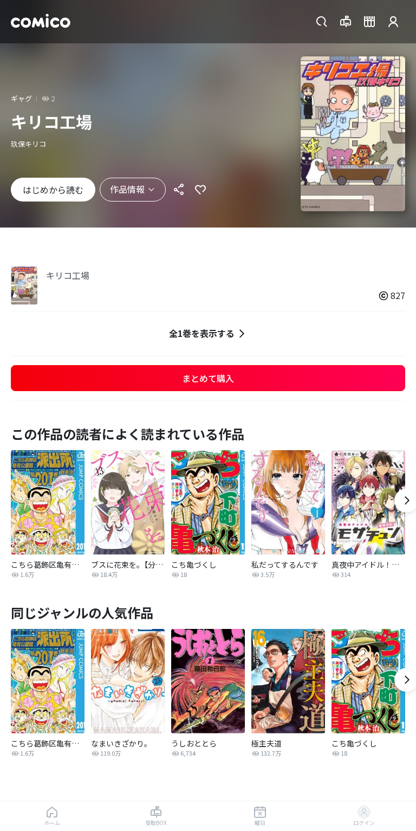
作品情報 (127, 189)
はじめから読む (53, 189)
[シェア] (178, 189)
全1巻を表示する (202, 333)
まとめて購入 (208, 378)
